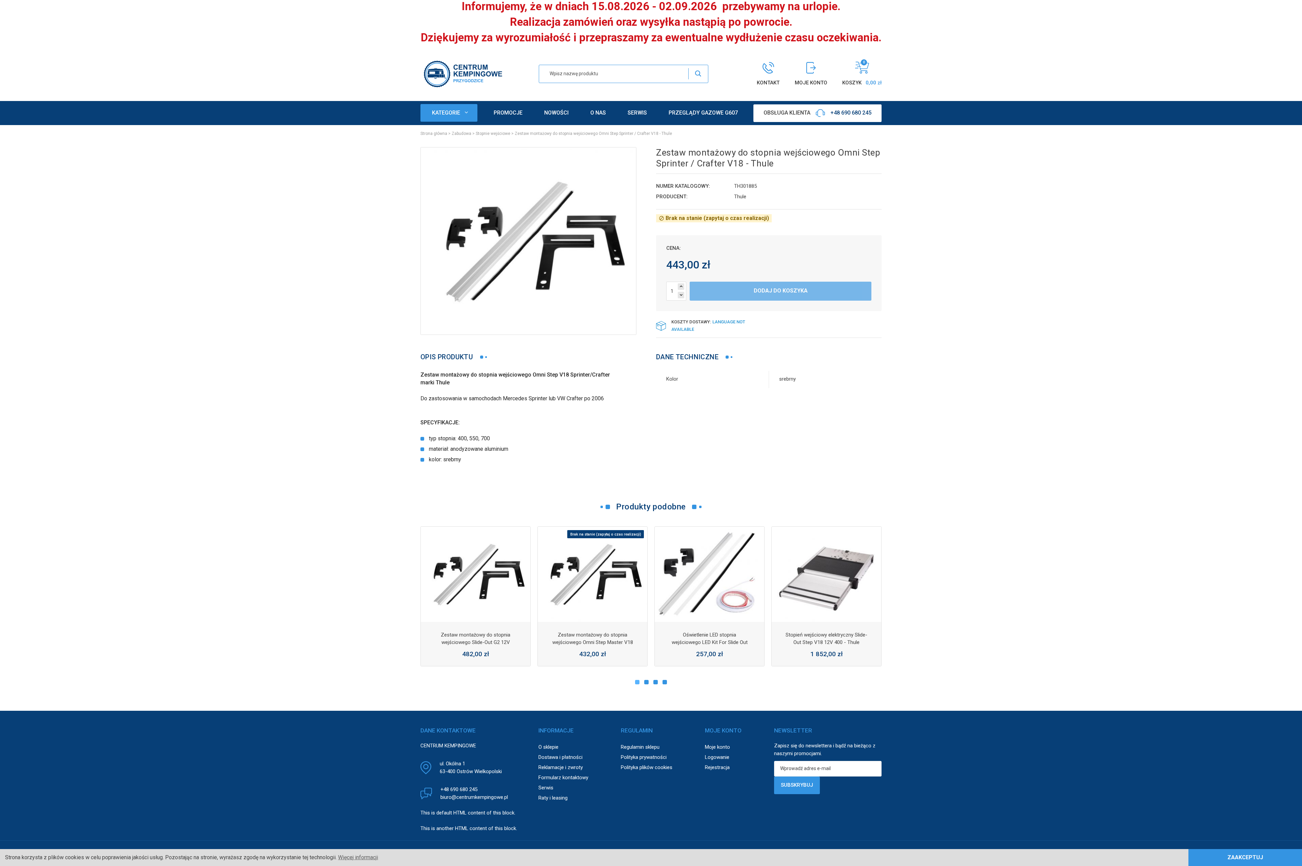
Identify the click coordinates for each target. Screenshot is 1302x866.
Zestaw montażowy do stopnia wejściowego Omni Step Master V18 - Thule (592, 642)
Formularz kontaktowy (563, 777)
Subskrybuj (797, 785)
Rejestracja (717, 767)
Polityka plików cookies (646, 767)
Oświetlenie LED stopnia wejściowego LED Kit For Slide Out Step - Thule (710, 642)
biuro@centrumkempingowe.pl (474, 797)
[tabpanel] (475, 596)
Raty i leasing (553, 798)
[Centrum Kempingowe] (462, 73)
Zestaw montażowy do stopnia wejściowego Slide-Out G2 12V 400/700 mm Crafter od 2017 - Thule (476, 642)
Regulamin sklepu (640, 747)
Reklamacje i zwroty (560, 767)
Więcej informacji (358, 857)
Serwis (545, 788)
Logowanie (717, 757)
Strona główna (433, 133)
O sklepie (548, 747)
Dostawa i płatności (560, 757)
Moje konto (717, 747)
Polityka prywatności (644, 757)
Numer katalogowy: (683, 186)
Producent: (672, 197)
